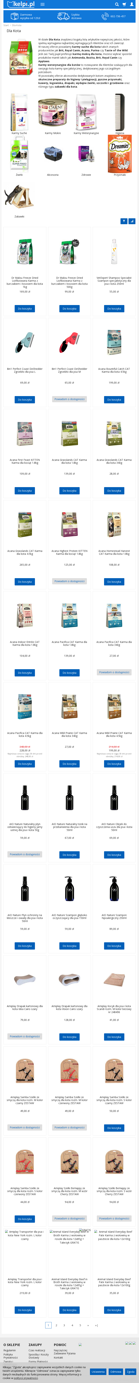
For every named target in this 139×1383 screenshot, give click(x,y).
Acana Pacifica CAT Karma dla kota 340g (114, 643)
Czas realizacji (37, 1350)
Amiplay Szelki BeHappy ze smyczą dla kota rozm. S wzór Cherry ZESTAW (114, 1191)
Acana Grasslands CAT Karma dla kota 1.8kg (69, 461)
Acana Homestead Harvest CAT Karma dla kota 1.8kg (114, 552)
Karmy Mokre (53, 133)
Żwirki (19, 174)
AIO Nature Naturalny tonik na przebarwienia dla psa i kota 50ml (69, 827)
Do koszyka (25, 308)
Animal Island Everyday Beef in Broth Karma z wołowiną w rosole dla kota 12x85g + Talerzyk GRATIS (69, 1283)
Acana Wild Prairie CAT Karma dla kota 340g (69, 734)
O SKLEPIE (11, 1345)
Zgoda (130, 1371)
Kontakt (58, 1357)
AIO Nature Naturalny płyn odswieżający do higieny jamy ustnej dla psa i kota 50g (24, 827)
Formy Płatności (38, 1361)
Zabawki (19, 216)
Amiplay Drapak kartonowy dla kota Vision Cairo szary (69, 1007)
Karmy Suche (19, 133)
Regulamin (9, 1350)
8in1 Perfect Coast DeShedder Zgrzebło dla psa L (25, 370)
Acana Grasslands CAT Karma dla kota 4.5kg (24, 552)
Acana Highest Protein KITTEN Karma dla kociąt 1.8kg (69, 552)
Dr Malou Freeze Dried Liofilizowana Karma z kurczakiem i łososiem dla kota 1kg (25, 282)
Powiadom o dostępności (69, 399)
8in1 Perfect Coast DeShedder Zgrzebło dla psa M (69, 370)
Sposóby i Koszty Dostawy (39, 1356)
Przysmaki (120, 174)
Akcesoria (52, 174)
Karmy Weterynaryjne (86, 133)
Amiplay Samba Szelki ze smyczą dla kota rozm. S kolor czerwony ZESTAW (25, 1191)
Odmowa (115, 1371)
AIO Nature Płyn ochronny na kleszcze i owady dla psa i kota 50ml (25, 918)
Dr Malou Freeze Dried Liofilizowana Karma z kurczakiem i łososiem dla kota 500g (69, 282)
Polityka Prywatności (10, 1356)
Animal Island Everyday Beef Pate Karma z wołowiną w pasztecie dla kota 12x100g (114, 1282)
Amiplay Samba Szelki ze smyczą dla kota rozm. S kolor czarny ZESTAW (114, 1100)
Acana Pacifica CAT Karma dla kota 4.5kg (25, 734)
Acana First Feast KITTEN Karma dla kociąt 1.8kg (25, 461)
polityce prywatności (26, 1378)
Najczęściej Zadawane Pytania (64, 1352)
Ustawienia (98, 1371)
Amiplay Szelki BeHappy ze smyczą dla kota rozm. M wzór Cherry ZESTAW (69, 1191)
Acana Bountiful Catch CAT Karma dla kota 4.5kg (114, 370)
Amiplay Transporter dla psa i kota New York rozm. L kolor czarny (25, 1282)
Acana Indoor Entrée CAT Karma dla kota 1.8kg (25, 643)
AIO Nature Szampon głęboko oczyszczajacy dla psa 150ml (69, 916)
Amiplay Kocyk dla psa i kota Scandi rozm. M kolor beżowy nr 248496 (114, 1009)
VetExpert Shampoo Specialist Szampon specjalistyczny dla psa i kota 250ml (114, 281)
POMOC (60, 1345)
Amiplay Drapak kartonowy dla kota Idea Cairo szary (25, 1007)
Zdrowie (86, 174)
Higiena (119, 133)
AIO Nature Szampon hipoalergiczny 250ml (114, 916)
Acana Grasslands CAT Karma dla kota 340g (114, 461)
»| (96, 1325)
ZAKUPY (35, 1345)
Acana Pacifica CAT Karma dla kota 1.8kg (69, 643)
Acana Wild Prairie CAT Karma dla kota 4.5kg (114, 734)
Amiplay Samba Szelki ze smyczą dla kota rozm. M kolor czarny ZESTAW (25, 1100)
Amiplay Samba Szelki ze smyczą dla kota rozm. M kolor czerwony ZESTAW (69, 1100)
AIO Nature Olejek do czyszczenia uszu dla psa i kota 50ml (114, 827)
